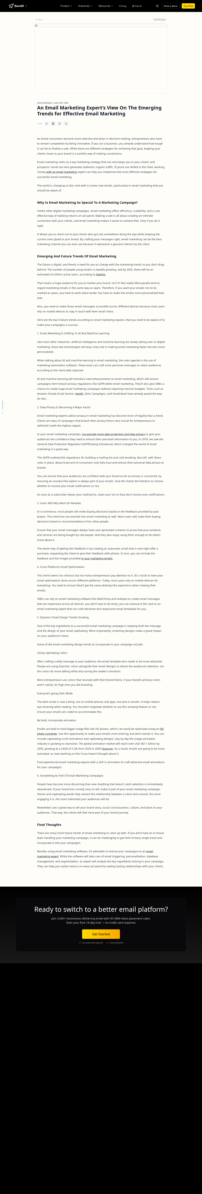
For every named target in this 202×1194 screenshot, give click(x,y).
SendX (79, 393)
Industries (84, 6)
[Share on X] (46, 123)
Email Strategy (159, 19)
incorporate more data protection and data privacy (113, 434)
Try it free (188, 5)
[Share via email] (59, 123)
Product (65, 6)
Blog (40, 19)
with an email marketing (61, 172)
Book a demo (170, 5)
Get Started (101, 934)
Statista (100, 274)
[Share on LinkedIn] (53, 123)
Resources (104, 6)
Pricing (122, 5)
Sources (107, 748)
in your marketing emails (97, 558)
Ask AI (138, 5)
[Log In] (157, 6)
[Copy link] (66, 123)
